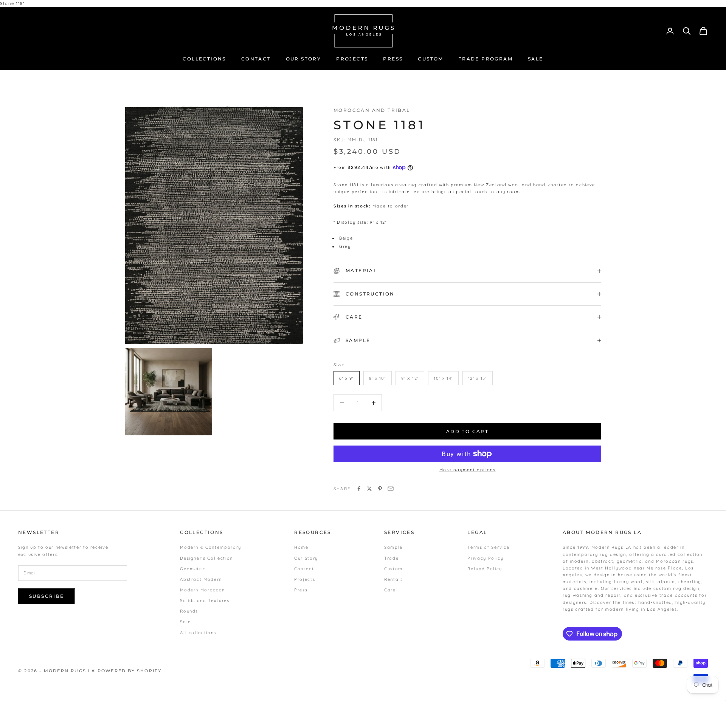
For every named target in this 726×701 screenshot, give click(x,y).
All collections (198, 632)
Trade (391, 558)
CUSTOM (430, 59)
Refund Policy (484, 568)
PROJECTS (352, 59)
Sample (393, 547)
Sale (185, 621)
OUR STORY (303, 59)
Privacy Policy (485, 558)
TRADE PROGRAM (486, 59)
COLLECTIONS (204, 59)
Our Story (306, 558)
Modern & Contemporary (210, 547)
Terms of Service (488, 547)
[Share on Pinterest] (380, 489)
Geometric (193, 568)
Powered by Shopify (130, 670)
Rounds (189, 611)
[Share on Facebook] (359, 489)
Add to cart (467, 431)
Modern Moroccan (202, 590)
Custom (393, 568)
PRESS (393, 59)
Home (301, 547)
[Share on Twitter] (369, 489)
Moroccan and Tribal (372, 110)
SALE (535, 59)
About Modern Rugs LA (602, 532)
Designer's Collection (206, 558)
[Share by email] (391, 489)
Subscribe (46, 596)
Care (390, 590)
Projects (304, 579)
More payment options (467, 469)
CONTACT (256, 59)
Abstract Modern (201, 579)
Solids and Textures (204, 600)
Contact (304, 568)
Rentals (393, 579)
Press (300, 590)
